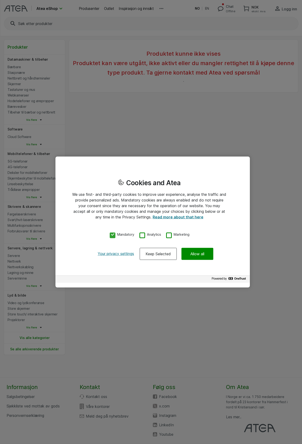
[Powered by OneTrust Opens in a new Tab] (229, 280)
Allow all (197, 253)
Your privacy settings (116, 253)
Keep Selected (158, 253)
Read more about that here (178, 217)
